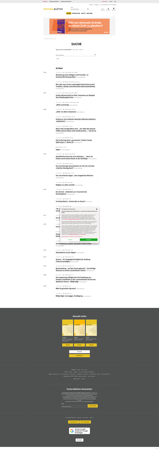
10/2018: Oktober (67, 189)
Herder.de (45, 1)
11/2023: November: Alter (68, 72)
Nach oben (79, 440)
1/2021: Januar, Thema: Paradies (70, 102)
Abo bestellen (79, 355)
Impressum (91, 417)
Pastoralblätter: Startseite (48, 38)
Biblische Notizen (93, 374)
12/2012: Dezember (67, 265)
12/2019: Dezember (67, 153)
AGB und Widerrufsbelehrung (71, 417)
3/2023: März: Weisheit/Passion (69, 81)
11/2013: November (67, 256)
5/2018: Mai (66, 198)
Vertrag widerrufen (74, 421)
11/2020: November (67, 109)
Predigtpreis (96, 4)
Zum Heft (68, 344)
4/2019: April (66, 163)
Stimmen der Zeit (73, 374)
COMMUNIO (79, 374)
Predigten (76, 13)
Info (115, 1)
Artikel (58, 58)
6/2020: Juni (66, 126)
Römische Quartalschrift (105, 374)
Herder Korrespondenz (65, 374)
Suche (72, 7)
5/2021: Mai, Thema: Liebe (69, 92)
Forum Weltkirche (86, 374)
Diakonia (98, 374)
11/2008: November (67, 274)
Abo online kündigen (91, 376)
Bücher (89, 13)
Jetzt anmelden (92, 405)
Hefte (83, 13)
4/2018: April (66, 206)
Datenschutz (79, 417)
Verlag (110, 1)
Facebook (83, 378)
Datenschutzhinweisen (89, 401)
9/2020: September (67, 116)
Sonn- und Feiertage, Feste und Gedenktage (108, 4)
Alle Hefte (79, 351)
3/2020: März (66, 137)
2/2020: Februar (60, 147)
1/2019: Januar (67, 182)
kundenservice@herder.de (82, 376)
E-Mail (62, 403)
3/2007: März (66, 293)
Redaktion (91, 4)
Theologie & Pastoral (54, 1)
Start (69, 13)
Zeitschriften (105, 1)
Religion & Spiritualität (66, 1)
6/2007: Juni (66, 286)
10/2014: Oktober (67, 250)
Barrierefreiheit (85, 417)
